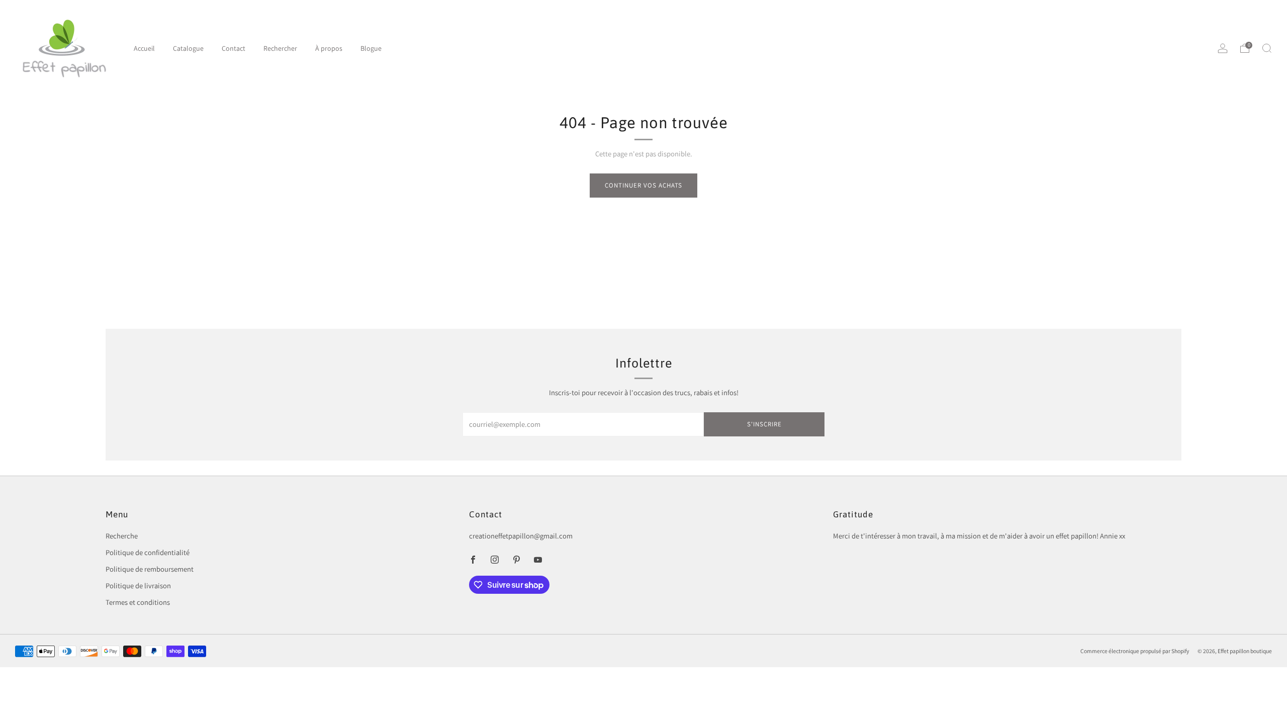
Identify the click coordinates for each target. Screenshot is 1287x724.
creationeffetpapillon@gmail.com (521, 535)
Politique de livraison (138, 585)
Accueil (144, 48)
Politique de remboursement (150, 569)
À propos (328, 48)
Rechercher (280, 48)
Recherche (122, 535)
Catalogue (188, 48)
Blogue (371, 48)
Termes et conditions (138, 602)
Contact (233, 48)
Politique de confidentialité (148, 552)
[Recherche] (1267, 48)
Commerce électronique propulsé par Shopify (1134, 651)
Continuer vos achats (643, 185)
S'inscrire (764, 424)
